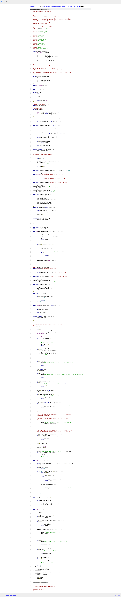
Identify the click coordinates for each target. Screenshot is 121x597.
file (55, 9)
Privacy (11, 595)
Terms (14, 595)
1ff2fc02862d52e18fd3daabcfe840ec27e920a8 (53, 6)
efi (79, 6)
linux (39, 6)
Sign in (118, 2)
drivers (70, 6)
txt (115, 595)
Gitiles (7, 595)
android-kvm (33, 6)
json (119, 595)
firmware (75, 6)
